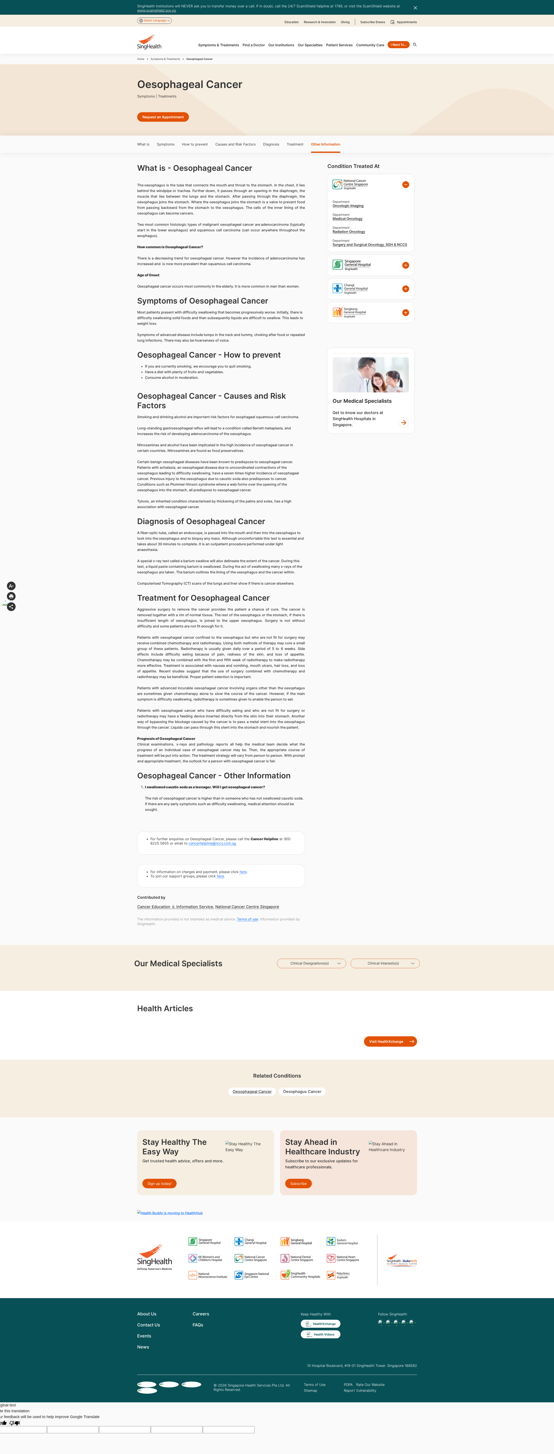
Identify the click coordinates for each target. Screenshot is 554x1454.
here (243, 872)
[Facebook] (381, 1323)
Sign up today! (159, 1183)
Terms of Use (314, 1384)
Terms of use (247, 919)
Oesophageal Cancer (252, 1091)
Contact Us (148, 1325)
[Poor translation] (14, 1423)
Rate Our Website (370, 1384)
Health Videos (324, 1334)
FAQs (198, 1325)
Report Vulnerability (360, 1390)
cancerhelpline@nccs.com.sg (213, 843)
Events (144, 1336)
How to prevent (195, 144)
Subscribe (298, 1183)
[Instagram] (404, 1323)
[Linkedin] (397, 1323)
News (143, 1347)
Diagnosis (271, 144)
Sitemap (310, 1390)
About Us (146, 1313)
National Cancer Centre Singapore (247, 906)
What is (143, 144)
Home (140, 59)
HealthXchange (324, 1324)
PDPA (348, 1384)
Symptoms (165, 144)
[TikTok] (389, 1323)
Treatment (295, 144)
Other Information (325, 144)
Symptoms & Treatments (165, 59)
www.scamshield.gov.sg (156, 10)
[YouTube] (412, 1323)
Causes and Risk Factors (235, 144)
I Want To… (399, 44)
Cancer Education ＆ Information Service (175, 906)
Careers (201, 1313)
